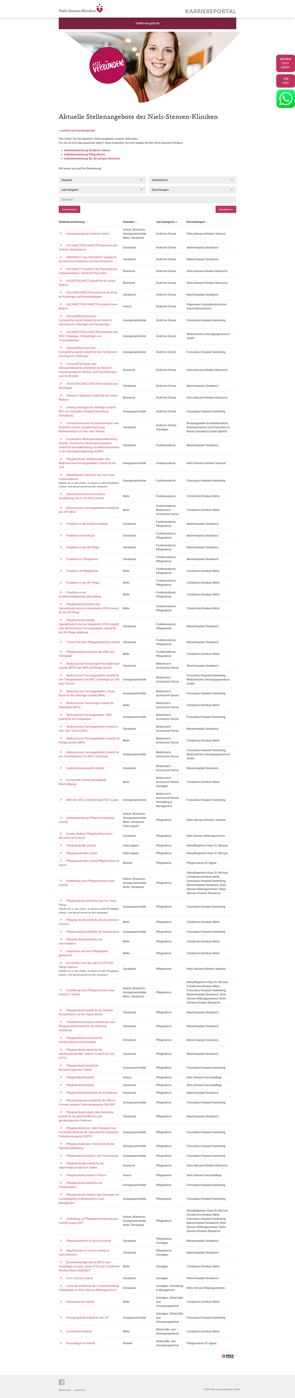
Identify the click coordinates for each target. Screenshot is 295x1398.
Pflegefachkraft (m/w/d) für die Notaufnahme (92, 931)
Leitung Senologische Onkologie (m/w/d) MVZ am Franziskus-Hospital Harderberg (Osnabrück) (87, 411)
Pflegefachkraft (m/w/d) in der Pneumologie (92, 1155)
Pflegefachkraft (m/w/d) (80, 1085)
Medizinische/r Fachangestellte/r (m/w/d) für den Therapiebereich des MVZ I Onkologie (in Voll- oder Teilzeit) (89, 679)
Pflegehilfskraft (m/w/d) (80, 1077)
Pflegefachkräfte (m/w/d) (81, 845)
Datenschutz (65, 1390)
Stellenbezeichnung (72, 221)
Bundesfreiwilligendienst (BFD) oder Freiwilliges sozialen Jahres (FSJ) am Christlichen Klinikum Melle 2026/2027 (89, 1266)
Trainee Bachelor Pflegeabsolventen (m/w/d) (93, 642)
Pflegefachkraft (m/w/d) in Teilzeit (86, 1175)
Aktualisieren (226, 209)
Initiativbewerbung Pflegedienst (84, 154)
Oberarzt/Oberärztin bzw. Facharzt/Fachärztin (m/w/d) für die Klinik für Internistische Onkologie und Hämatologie (85, 320)
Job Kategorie (165, 221)
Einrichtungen (196, 221)
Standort (128, 221)
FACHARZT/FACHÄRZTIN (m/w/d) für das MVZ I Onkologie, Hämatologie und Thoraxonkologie (88, 336)
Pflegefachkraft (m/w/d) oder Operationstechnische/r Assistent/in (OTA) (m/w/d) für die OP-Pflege (89, 608)
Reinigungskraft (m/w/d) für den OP (87, 1317)
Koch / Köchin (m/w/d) (79, 1278)
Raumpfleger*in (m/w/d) (80, 1343)
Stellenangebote (148, 23)
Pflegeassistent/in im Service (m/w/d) (88, 1240)
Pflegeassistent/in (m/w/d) (81, 853)
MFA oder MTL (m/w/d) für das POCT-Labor (92, 799)
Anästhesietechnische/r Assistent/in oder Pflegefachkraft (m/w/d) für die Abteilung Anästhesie (87, 1026)
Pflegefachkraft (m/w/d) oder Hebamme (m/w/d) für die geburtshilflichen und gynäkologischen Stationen (86, 1116)
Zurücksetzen (69, 209)
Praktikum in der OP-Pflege (82, 547)
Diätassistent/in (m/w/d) (80, 1301)
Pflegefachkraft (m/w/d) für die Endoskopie (91, 1092)
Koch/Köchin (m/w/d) (79, 1331)
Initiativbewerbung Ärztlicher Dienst (87, 150)
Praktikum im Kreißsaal (80, 535)
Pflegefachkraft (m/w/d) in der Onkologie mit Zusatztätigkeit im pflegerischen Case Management (89, 1198)
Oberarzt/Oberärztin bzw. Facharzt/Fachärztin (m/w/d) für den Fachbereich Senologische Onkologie (88, 352)
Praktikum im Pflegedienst (82, 559)
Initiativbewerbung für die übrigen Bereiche (92, 158)
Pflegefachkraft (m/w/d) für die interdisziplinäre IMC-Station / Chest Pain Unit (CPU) (86, 1053)
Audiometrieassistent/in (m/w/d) (85, 768)
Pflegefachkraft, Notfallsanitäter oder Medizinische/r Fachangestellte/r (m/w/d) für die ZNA (87, 463)
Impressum (79, 1390)
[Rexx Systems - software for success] (228, 1356)
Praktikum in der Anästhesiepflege (87, 523)
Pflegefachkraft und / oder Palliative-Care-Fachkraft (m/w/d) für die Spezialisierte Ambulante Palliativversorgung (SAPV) (89, 1132)
